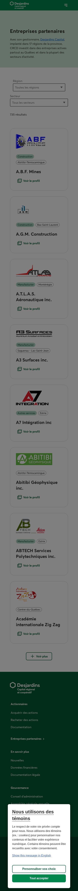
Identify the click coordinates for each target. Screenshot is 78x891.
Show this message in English (31, 855)
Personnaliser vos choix (39, 868)
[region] (39, 846)
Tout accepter (39, 878)
